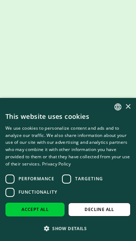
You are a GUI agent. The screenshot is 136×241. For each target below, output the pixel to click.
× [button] (128, 106)
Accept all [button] (35, 209)
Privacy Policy (56, 164)
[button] (68, 228)
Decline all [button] (99, 209)
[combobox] (117, 107)
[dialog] (68, 169)
